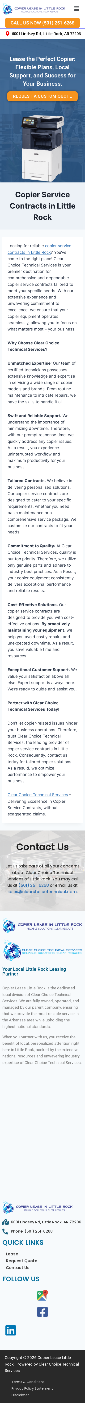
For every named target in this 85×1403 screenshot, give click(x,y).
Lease (12, 1254)
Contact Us (18, 1267)
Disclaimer (20, 1395)
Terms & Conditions (28, 1381)
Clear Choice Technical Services (38, 794)
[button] (76, 8)
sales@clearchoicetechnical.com (42, 892)
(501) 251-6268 (33, 885)
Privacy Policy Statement (32, 1388)
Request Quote (21, 1261)
